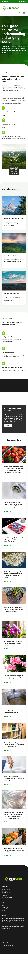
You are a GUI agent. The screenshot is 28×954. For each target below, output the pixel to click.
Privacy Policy (22, 1)
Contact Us (8, 425)
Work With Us (5, 907)
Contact (3, 910)
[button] (20, 13)
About (3, 905)
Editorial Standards (6, 908)
